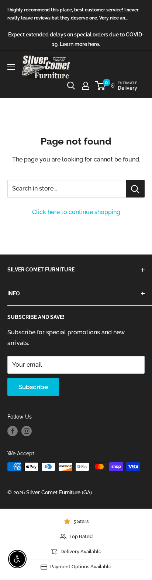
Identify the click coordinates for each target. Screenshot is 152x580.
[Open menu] (11, 67)
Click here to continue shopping (76, 212)
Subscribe (33, 387)
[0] (100, 85)
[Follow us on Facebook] (12, 431)
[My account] (85, 86)
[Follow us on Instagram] (26, 431)
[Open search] (71, 86)
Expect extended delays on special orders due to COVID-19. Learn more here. (76, 39)
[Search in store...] (135, 189)
